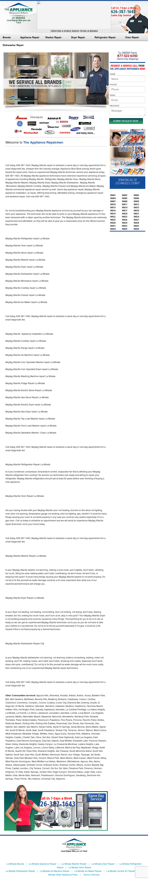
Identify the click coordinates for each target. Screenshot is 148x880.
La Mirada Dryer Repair (103, 863)
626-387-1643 (123, 11)
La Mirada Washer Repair (74, 863)
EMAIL (113, 95)
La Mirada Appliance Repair (42, 863)
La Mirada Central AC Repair (120, 870)
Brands (7, 37)
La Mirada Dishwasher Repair (20, 870)
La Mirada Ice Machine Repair (54, 870)
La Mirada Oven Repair (79, 867)
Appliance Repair (29, 37)
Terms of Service (91, 874)
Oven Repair (132, 37)
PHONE (113, 84)
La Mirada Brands (15, 863)
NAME (112, 73)
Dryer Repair (78, 37)
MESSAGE (114, 105)
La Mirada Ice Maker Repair (88, 870)
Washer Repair (53, 37)
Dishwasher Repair (13, 45)
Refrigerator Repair (105, 37)
